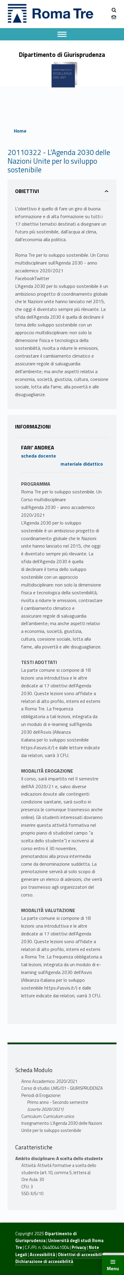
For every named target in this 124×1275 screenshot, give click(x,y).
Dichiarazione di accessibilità (44, 1261)
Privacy (79, 1247)
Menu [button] (113, 1268)
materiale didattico (81, 463)
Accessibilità (42, 1254)
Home (20, 130)
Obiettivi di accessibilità (82, 1254)
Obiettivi (27, 191)
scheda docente (38, 455)
